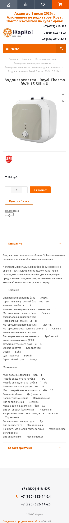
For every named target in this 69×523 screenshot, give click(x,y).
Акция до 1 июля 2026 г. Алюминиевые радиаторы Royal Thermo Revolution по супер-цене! (34, 17)
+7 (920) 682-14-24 (54, 32)
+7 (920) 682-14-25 (54, 39)
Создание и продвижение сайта (21, 521)
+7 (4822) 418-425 (54, 26)
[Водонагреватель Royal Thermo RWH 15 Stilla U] (34, 120)
